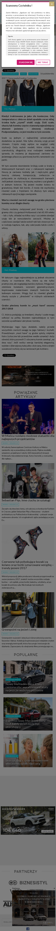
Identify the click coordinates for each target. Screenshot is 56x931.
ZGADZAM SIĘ (26, 62)
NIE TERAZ (43, 62)
